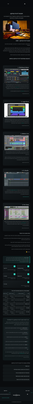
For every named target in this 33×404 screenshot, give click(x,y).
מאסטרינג (20, 353)
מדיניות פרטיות (4, 397)
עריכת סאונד (17, 87)
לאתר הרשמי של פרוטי (26, 196)
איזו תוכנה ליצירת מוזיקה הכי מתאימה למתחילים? (21, 369)
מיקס (23, 353)
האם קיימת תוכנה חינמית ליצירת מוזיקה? (22, 379)
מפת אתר (8, 397)
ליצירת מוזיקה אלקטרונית (14, 190)
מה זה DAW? (27, 366)
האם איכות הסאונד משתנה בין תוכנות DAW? (22, 376)
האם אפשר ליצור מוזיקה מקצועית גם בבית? (22, 372)
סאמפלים (22, 123)
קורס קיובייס (22, 91)
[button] (25, 4)
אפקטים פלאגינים (23, 222)
